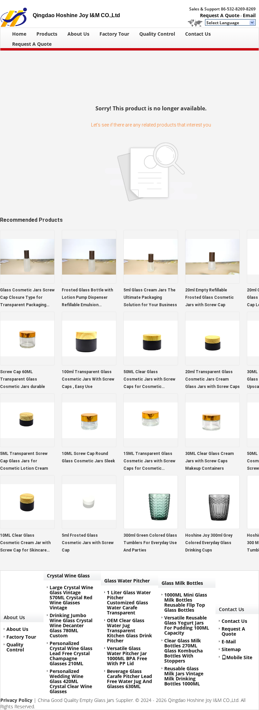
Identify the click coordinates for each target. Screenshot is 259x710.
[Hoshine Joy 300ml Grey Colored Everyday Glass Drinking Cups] (212, 527)
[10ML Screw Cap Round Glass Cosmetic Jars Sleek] (89, 445)
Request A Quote (219, 15)
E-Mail (229, 641)
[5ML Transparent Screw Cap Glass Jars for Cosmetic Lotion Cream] (27, 445)
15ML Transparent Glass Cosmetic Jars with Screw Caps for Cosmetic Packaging (149, 461)
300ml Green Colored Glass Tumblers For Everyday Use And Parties (150, 543)
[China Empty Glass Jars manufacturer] (16, 14)
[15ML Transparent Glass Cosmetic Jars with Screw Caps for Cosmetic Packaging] (151, 445)
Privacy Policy (16, 700)
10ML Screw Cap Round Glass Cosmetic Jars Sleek (88, 457)
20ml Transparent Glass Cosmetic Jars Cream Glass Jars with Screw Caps (212, 379)
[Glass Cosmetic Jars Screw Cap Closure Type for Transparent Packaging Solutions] (27, 281)
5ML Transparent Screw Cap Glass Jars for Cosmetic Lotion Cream (24, 461)
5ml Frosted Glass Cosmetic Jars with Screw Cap (88, 543)
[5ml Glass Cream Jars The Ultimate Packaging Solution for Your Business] (151, 281)
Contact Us (198, 33)
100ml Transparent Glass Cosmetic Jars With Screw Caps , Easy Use (88, 379)
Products (46, 33)
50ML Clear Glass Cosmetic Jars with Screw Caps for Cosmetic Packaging (149, 379)
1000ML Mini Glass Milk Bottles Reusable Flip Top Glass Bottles (185, 602)
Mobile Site (239, 657)
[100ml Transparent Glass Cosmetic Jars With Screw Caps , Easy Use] (89, 363)
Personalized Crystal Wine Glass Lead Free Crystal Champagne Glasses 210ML (71, 653)
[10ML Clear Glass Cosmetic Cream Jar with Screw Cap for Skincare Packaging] (27, 527)
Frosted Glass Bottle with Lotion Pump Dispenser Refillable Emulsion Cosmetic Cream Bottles (87, 298)
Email (249, 15)
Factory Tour (114, 33)
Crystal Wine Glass (68, 575)
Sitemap (231, 649)
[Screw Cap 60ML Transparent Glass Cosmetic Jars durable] (27, 363)
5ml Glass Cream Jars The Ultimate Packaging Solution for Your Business (150, 297)
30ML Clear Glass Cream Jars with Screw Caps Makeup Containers (209, 461)
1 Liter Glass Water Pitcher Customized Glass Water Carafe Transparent (129, 602)
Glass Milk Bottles (182, 583)
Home (19, 33)
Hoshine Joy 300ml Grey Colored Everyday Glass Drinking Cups (208, 543)
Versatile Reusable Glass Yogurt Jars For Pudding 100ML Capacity (186, 625)
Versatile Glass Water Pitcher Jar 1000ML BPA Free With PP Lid (127, 656)
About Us (78, 33)
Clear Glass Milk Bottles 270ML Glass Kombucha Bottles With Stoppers (183, 650)
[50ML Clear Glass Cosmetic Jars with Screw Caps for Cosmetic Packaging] (151, 363)
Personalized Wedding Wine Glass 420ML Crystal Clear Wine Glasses (71, 681)
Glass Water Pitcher (127, 580)
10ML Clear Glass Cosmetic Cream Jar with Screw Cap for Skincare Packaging (25, 543)
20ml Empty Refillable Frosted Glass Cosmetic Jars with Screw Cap (209, 297)
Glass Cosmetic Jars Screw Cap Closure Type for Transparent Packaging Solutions (27, 298)
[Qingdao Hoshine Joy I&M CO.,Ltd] (252, 23)
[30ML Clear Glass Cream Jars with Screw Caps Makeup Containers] (212, 445)
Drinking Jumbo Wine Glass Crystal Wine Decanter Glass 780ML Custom (71, 625)
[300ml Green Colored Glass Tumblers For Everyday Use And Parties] (151, 527)
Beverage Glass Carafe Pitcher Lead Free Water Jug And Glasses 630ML (129, 679)
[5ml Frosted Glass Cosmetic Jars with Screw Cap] (89, 527)
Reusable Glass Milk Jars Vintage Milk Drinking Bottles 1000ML (183, 676)
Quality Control (157, 33)
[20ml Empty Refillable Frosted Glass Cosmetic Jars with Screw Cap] (212, 281)
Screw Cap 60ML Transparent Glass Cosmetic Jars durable (22, 379)
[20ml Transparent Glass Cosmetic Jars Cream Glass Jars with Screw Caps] (212, 363)
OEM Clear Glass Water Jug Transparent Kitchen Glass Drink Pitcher (129, 630)
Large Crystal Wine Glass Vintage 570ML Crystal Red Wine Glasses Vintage (71, 597)
